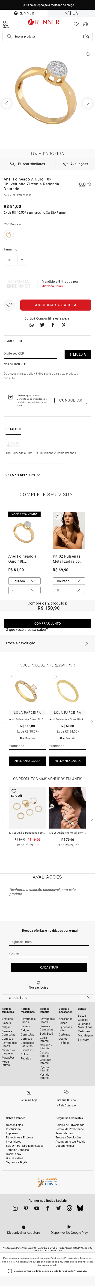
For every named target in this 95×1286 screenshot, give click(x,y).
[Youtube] (37, 1209)
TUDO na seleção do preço (47, 5)
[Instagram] (15, 1209)
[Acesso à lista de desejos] (76, 25)
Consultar (71, 400)
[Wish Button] (9, 305)
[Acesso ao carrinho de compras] (86, 25)
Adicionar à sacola (56, 305)
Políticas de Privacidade (63, 1258)
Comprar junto (47, 623)
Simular (77, 354)
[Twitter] (58, 1209)
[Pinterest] (26, 1209)
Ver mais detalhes (20, 475)
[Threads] (69, 1209)
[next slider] (2, 721)
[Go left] (7, 103)
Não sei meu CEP (15, 364)
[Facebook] (47, 1209)
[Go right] (88, 103)
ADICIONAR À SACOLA (27, 760)
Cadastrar (49, 967)
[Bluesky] (80, 1209)
